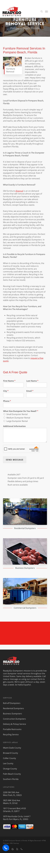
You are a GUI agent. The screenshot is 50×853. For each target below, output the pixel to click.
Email (29, 391)
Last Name (32, 381)
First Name (9, 381)
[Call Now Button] (5, 847)
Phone (7, 401)
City (5, 391)
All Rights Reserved (34, 841)
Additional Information (14, 426)
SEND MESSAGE (14, 459)
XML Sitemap (14, 843)
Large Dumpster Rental (17, 421)
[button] (46, 11)
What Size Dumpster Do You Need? (20, 411)
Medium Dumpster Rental (18, 417)
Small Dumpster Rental (17, 414)
